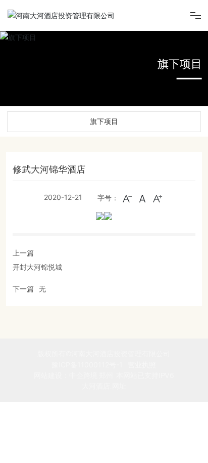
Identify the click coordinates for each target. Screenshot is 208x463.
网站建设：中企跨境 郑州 (73, 375)
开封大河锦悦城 (37, 267)
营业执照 (142, 364)
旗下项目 (180, 63)
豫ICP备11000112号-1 (87, 364)
